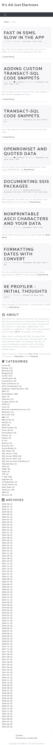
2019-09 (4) (7, 602)
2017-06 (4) (7, 662)
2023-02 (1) (7, 551)
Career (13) (7, 376)
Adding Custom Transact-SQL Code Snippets (23, 73)
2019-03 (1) (7, 613)
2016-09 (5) (7, 685)
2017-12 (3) (7, 646)
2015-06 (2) (7, 724)
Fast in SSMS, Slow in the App (24, 35)
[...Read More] (8, 57)
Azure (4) (6, 365)
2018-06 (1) (7, 633)
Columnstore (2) (9, 381)
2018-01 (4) (7, 644)
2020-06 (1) (7, 584)
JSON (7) (6, 404)
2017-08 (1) (7, 657)
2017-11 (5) (7, 649)
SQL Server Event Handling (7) (15, 461)
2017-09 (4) (7, 654)
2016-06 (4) (7, 693)
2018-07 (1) (7, 631)
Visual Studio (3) (9, 484)
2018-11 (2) (7, 623)
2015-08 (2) (7, 719)
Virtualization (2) (9, 482)
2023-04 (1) (7, 545)
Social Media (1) (9, 448)
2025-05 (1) (7, 514)
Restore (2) (7, 443)
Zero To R (33, 354)
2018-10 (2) (7, 626)
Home (6, 22)
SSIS (24, 192)
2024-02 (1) (7, 527)
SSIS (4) (5, 466)
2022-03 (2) (7, 561)
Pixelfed (34, 356)
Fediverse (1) (8, 399)
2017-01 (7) (7, 675)
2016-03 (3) (7, 701)
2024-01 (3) (7, 530)
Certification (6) (9, 378)
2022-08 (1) (7, 558)
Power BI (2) (7, 430)
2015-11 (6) (7, 711)
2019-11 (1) (7, 600)
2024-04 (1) (7, 525)
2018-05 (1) (7, 636)
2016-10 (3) (7, 683)
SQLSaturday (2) (9, 464)
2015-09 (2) (7, 716)
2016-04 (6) (7, 698)
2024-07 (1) (7, 519)
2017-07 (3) (7, 659)
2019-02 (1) (7, 615)
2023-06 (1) (7, 540)
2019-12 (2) (7, 597)
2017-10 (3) (7, 652)
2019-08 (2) (7, 605)
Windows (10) (8, 490)
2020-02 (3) (7, 592)
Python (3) (6, 438)
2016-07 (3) (7, 690)
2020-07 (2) (7, 582)
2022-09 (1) (7, 556)
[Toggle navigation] (5, 14)
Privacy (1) (6, 435)
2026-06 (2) (7, 504)
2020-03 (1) (7, 589)
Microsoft (26, 295)
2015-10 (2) (7, 714)
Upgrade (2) (7, 479)
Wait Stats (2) (8, 487)
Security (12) (7, 446)
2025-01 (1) (7, 517)
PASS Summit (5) (9, 427)
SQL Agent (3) (8, 451)
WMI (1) (5, 492)
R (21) (4, 440)
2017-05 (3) (7, 664)
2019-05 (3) (7, 608)
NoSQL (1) (6, 422)
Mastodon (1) (8, 412)
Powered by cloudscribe (26, 738)
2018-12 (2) (7, 620)
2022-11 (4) (7, 553)
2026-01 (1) (7, 507)
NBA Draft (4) (8, 420)
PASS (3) (6, 425)
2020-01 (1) (7, 595)
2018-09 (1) (7, 628)
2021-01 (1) (7, 574)
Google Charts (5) (10, 402)
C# (16, 332)
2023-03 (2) (7, 548)
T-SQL (34, 41)
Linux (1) (6, 407)
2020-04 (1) (7, 587)
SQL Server (27, 41)
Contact (19, 735)
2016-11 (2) (7, 680)
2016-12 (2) (7, 677)
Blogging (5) (7, 373)
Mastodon (19, 356)
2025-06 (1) (7, 512)
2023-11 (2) (7, 532)
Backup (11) (7, 368)
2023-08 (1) (7, 538)
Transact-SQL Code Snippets (22, 114)
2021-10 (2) (7, 569)
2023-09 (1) (7, 535)
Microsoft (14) (8, 415)
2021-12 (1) (7, 563)
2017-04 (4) (7, 667)
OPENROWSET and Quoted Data (25, 151)
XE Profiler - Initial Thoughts (25, 289)
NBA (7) (5, 417)
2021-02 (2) (7, 571)
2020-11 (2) (7, 576)
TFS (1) (5, 474)
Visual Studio (42, 192)
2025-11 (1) (7, 509)
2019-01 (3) (7, 618)
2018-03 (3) (7, 641)
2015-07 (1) (7, 721)
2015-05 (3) (7, 727)
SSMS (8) (6, 469)
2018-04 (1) (7, 639)
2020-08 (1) (7, 579)
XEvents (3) (7, 495)
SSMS (40, 41)
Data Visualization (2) (12, 386)
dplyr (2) (5, 396)
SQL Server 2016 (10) (11, 456)
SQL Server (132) (9, 453)
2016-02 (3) (7, 703)
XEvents (6, 297)
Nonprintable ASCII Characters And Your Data (26, 218)
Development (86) (10, 394)
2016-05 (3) (7, 696)
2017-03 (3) (7, 670)
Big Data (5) (7, 370)
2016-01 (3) (7, 706)
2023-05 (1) (7, 543)
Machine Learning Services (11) (16, 409)
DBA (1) (5, 391)
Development (39, 82)
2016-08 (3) (7, 688)
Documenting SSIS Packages (26, 184)
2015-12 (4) (7, 709)
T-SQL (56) (7, 477)
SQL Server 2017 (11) (11, 459)
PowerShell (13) (9, 433)
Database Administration (32, 190)
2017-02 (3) (7, 672)
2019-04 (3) (7, 610)
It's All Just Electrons (20, 5)
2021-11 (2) (7, 566)
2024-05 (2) (7, 522)
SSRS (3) (6, 471)
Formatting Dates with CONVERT (19, 254)
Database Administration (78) (15, 389)
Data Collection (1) (10, 383)
